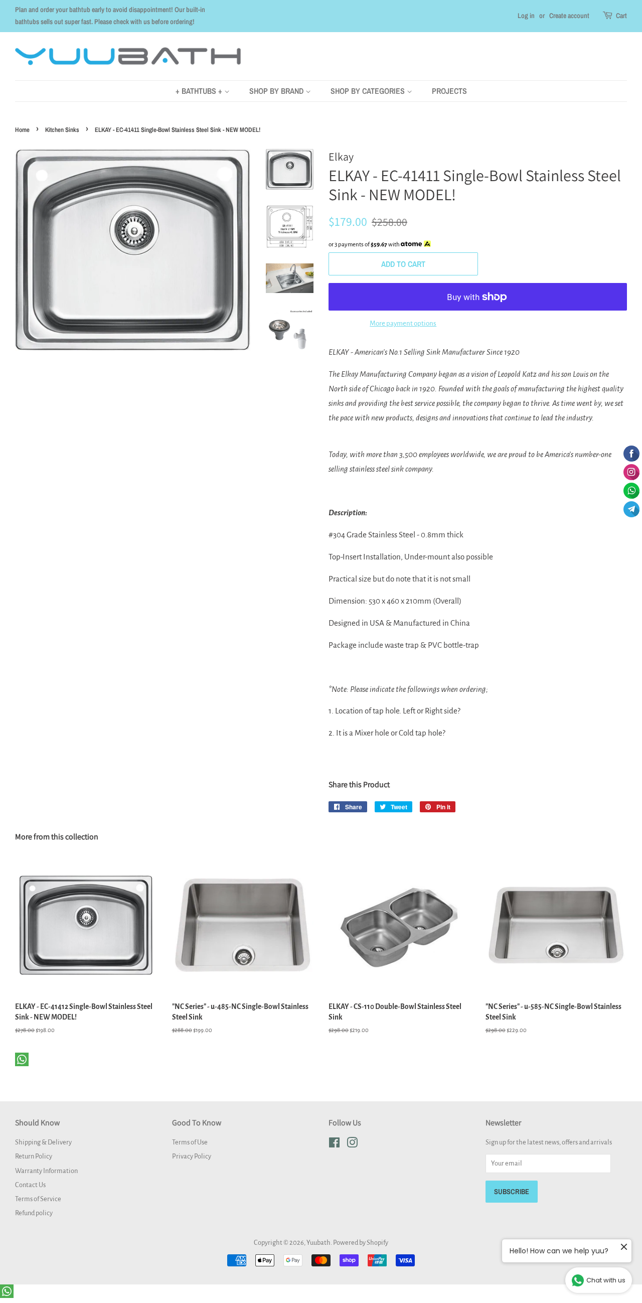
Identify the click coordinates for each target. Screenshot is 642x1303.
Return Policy (33, 1156)
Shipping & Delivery (43, 1142)
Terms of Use (190, 1142)
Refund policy (34, 1213)
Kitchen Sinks (62, 129)
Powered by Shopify (360, 1242)
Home (22, 129)
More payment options (403, 323)
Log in (526, 15)
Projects (449, 90)
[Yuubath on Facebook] (334, 1144)
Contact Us (30, 1185)
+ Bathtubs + (200, 90)
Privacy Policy (191, 1156)
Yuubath (318, 1242)
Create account (569, 15)
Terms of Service (38, 1199)
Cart (621, 15)
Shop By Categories (369, 90)
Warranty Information (46, 1171)
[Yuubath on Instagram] (352, 1144)
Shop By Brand (277, 90)
